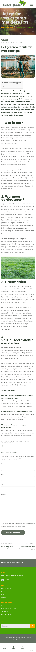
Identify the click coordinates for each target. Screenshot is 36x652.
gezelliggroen (13, 447)
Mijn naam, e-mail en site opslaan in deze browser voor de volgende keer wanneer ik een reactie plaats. (18, 525)
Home (3, 27)
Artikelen (12, 27)
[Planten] (13, 647)
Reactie (3, 495)
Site (2, 485)
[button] (31, 645)
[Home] (4, 647)
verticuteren (28, 447)
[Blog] (22, 647)
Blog (7, 27)
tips (19, 447)
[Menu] (31, 4)
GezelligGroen (19, 638)
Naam (3, 464)
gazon (6, 447)
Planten (13, 648)
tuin (22, 447)
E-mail (3, 474)
